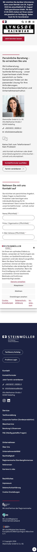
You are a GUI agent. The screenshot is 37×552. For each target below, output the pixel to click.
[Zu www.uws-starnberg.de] (6, 515)
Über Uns (6, 447)
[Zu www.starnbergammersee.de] (6, 505)
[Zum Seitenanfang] (34, 549)
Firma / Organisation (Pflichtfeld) (15, 223)
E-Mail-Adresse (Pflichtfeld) (13, 233)
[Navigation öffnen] (33, 22)
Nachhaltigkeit (8, 456)
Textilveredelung (9, 415)
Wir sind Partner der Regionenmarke (16, 508)
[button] (34, 248)
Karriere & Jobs (8, 469)
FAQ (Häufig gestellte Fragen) (14, 433)
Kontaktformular (9, 375)
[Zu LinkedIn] (29, 22)
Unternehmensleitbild (11, 451)
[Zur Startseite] (4, 22)
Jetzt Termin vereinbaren (12, 380)
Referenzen (7, 465)
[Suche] (23, 22)
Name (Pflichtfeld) (9, 214)
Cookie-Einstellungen (11, 492)
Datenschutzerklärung (11, 488)
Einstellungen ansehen (18, 297)
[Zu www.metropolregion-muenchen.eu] (6, 527)
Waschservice (8, 424)
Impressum (31, 303)
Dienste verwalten (18, 282)
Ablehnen (18, 291)
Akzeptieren (18, 285)
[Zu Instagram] (26, 22)
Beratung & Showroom (11, 428)
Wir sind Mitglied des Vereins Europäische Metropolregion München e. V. (18, 532)
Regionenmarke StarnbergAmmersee (17, 460)
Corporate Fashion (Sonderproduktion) (18, 420)
